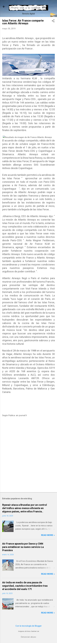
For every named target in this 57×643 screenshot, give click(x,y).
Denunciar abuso (28, 637)
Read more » (48, 535)
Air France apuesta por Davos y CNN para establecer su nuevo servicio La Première (23, 547)
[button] (53, 21)
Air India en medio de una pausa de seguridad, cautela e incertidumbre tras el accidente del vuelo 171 (25, 586)
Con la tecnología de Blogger (28, 626)
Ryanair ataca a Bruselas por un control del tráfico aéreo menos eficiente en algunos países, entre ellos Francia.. (24, 508)
